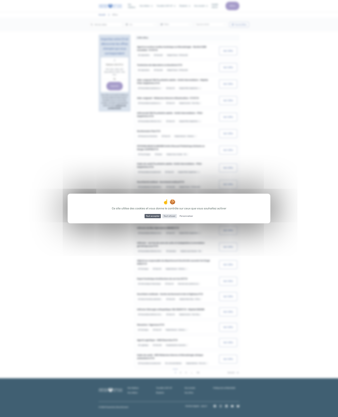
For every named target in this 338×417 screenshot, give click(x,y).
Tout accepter (152, 216)
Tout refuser (169, 216)
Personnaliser (186, 216)
